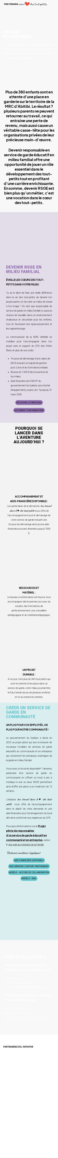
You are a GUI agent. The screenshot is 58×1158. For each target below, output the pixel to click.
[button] (29, 402)
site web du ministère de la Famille (26, 844)
